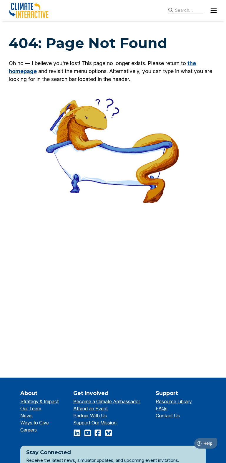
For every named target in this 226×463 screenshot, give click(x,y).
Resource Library (174, 401)
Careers (28, 430)
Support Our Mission (95, 423)
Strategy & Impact (39, 401)
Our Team (30, 408)
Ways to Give (34, 423)
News (26, 416)
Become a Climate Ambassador (106, 401)
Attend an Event (90, 408)
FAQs (161, 408)
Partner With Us (90, 416)
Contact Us (168, 416)
